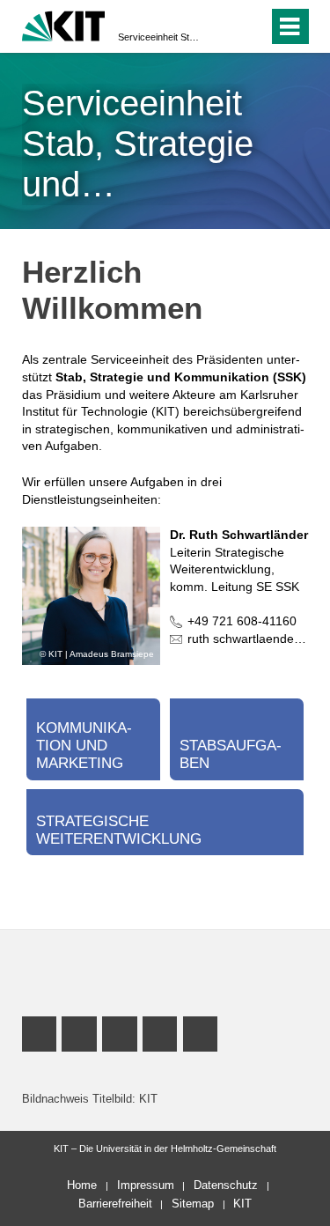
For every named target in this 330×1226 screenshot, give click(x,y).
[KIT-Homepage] (64, 24)
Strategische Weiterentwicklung (119, 830)
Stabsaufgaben (231, 754)
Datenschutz (226, 1185)
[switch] (223, 26)
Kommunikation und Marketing (84, 746)
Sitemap (193, 1203)
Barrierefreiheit (115, 1203)
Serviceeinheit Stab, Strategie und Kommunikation (160, 37)
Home (82, 1185)
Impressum (145, 1185)
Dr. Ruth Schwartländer (239, 535)
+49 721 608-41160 (242, 621)
